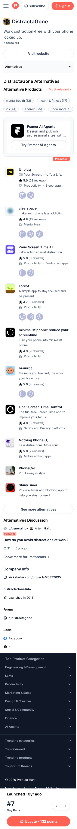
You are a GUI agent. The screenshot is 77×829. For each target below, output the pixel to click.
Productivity (32, 185)
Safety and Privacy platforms (44, 428)
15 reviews (37, 219)
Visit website (38, 53)
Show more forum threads (24, 557)
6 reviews (36, 258)
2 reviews (36, 451)
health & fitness (53, 100)
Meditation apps (57, 263)
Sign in (64, 6)
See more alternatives (38, 509)
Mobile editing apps (38, 456)
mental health (18, 100)
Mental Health (33, 224)
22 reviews (37, 180)
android (33, 109)
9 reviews (36, 351)
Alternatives (13, 66)
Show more (58, 109)
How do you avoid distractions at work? (35, 540)
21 (9, 548)
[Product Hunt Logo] (15, 6)
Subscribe (37, 6)
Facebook (15, 638)
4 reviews (36, 384)
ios (11, 109)
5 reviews (36, 423)
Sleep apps (54, 185)
